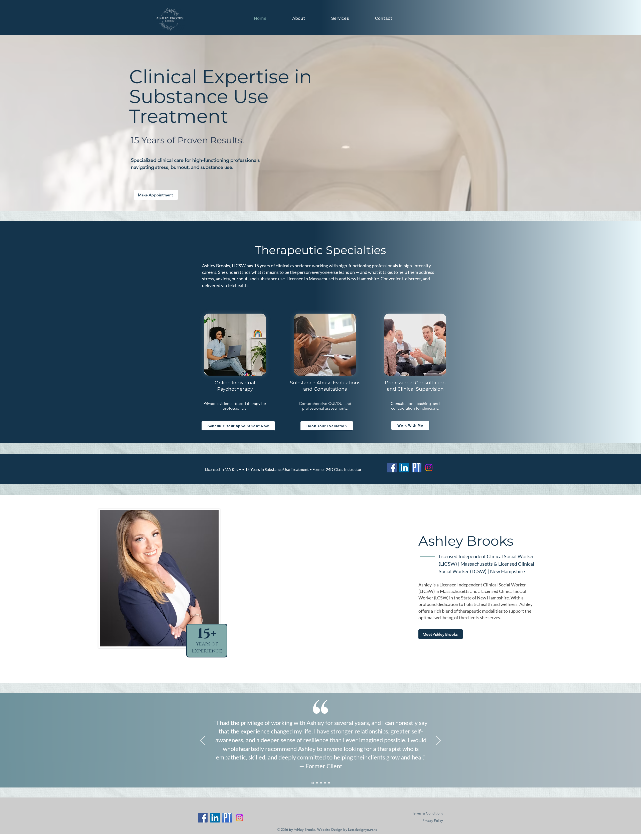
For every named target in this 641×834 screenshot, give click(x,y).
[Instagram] (429, 467)
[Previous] (202, 740)
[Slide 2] (317, 783)
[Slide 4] (325, 783)
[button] (330, 18)
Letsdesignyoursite (363, 829)
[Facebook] (392, 467)
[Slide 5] (329, 783)
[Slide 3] (321, 783)
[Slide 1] (312, 783)
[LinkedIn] (404, 467)
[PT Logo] (416, 467)
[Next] (438, 740)
